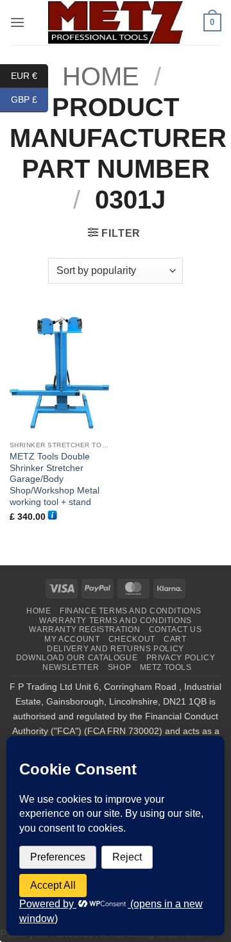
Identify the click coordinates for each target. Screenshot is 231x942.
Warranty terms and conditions (115, 620)
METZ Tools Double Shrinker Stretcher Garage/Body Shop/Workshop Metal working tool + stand (54, 479)
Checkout (131, 639)
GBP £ (29, 99)
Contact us (175, 629)
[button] (17, 22)
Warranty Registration (84, 629)
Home (38, 610)
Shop (119, 667)
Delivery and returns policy (115, 648)
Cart (175, 639)
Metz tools (166, 667)
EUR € (29, 75)
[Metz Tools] (115, 22)
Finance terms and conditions (130, 610)
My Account (71, 639)
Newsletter (70, 667)
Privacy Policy (181, 657)
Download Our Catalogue (76, 657)
